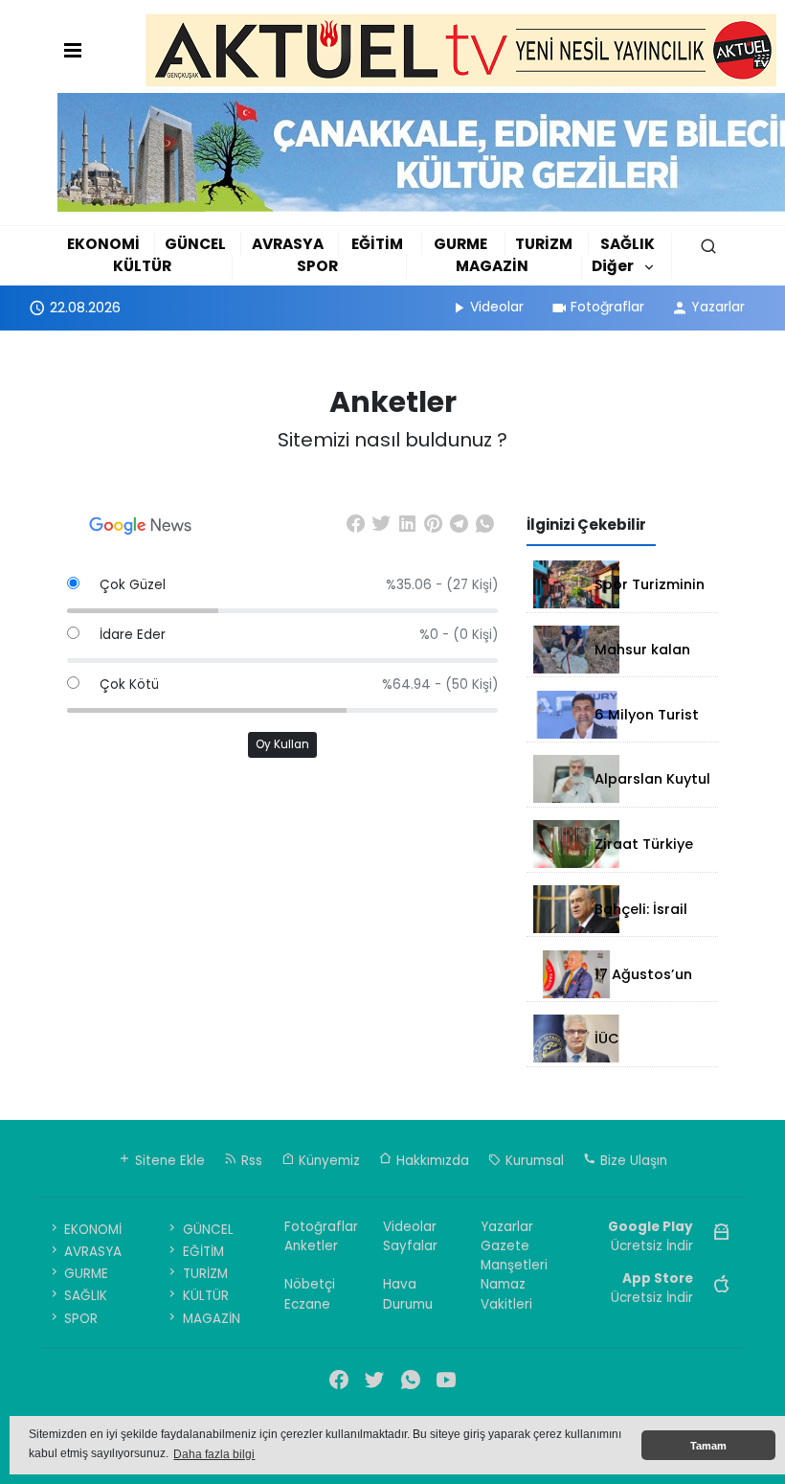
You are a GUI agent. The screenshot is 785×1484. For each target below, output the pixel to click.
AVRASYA (288, 244)
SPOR (317, 266)
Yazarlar (718, 306)
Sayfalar (410, 1246)
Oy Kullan (282, 744)
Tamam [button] (708, 1445)
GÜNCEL (195, 244)
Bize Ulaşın (631, 1161)
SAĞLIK (627, 244)
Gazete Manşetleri (514, 1255)
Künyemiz (327, 1161)
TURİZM (543, 244)
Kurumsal (533, 1161)
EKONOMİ (103, 244)
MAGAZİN (492, 266)
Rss (249, 1161)
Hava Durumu (408, 1294)
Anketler (311, 1246)
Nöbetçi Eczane (309, 1294)
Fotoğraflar (607, 306)
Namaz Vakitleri (506, 1294)
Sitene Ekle (168, 1161)
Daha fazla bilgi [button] (214, 1454)
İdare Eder (133, 635)
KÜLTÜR (142, 266)
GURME (460, 244)
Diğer (613, 266)
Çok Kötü (129, 684)
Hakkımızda (430, 1161)
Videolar (497, 306)
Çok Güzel (133, 585)
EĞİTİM (377, 244)
